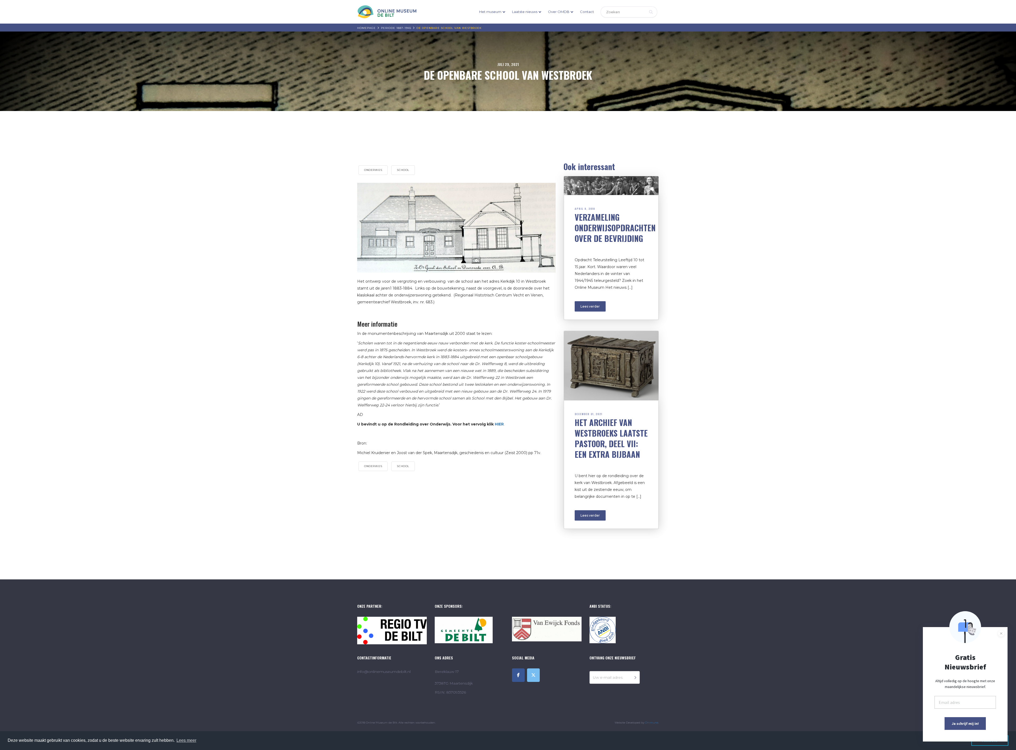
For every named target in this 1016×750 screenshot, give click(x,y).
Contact (587, 12)
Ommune (651, 722)
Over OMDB (558, 12)
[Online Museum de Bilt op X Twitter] (533, 675)
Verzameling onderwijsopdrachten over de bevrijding (615, 227)
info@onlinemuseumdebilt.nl (384, 671)
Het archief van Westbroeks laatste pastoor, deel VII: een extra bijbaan (611, 438)
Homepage (366, 28)
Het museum (490, 12)
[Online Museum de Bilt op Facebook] (518, 675)
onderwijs (373, 170)
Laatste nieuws (524, 12)
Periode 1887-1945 (396, 28)
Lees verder (590, 306)
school (403, 170)
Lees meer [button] (186, 740)
